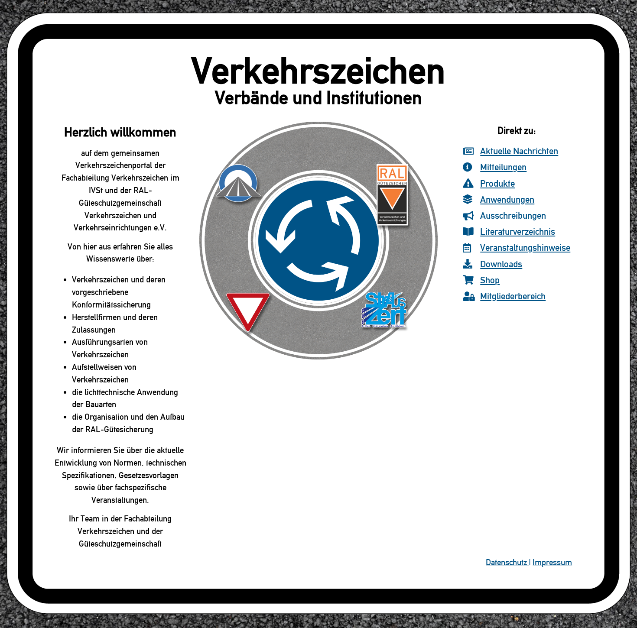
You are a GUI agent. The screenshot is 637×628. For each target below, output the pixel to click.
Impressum (552, 562)
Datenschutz (507, 562)
